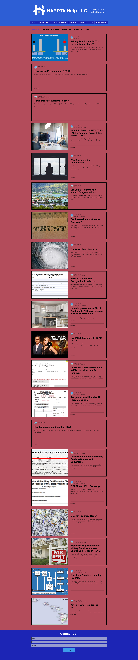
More (87, 29)
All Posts (35, 29)
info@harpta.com (99, 12)
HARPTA (78, 29)
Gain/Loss (66, 29)
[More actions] (103, 38)
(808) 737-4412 (98, 10)
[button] (104, 29)
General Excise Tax (50, 29)
